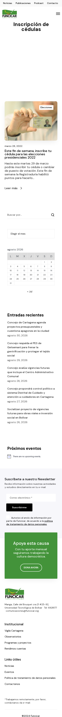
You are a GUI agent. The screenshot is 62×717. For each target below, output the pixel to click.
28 (38, 279)
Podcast (38, 3)
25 (17, 279)
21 (38, 275)
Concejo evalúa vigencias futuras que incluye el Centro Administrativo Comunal (30, 372)
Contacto (52, 3)
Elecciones (46, 107)
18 (17, 275)
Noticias (7, 3)
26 (24, 279)
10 (11, 270)
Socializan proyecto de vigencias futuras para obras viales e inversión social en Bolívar (30, 413)
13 (31, 270)
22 (44, 275)
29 (44, 279)
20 (31, 275)
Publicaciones (23, 3)
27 (31, 279)
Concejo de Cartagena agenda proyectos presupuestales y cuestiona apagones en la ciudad (28, 326)
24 (11, 279)
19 (24, 275)
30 (51, 279)
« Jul (29, 291)
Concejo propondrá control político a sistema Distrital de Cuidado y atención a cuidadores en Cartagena (31, 393)
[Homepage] (14, 594)
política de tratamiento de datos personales (29, 522)
